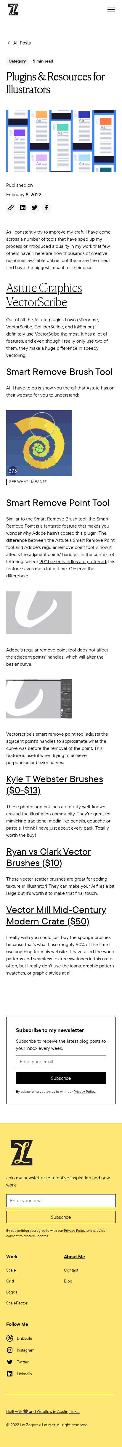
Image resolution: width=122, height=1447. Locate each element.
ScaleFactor (17, 1303)
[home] (16, 9)
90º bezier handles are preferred (72, 561)
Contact (71, 1270)
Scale (11, 1270)
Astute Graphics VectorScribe (44, 294)
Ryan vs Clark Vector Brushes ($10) (48, 856)
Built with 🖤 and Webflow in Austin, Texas (43, 1411)
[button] (110, 9)
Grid (10, 1281)
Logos (11, 1292)
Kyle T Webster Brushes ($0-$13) (54, 784)
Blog (68, 1281)
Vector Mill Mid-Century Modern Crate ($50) (56, 915)
